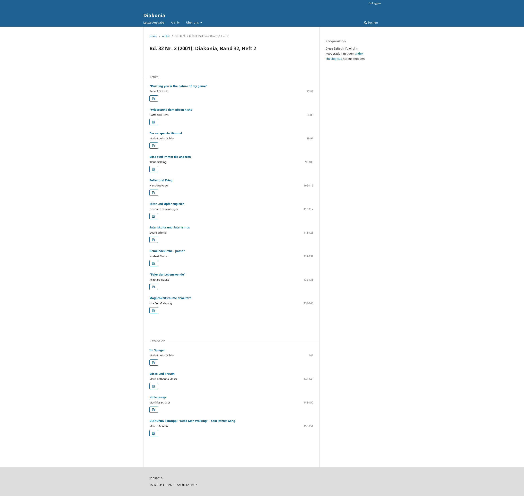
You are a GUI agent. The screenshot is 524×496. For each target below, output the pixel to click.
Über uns (193, 22)
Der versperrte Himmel (165, 133)
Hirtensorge (157, 397)
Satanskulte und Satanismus (169, 227)
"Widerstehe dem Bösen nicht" (171, 110)
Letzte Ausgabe (153, 22)
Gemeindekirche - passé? (167, 251)
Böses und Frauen (162, 374)
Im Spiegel (156, 350)
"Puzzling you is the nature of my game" (178, 86)
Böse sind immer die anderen (170, 157)
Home (153, 36)
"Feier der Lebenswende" (167, 274)
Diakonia (154, 15)
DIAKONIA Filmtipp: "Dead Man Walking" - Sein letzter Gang (192, 421)
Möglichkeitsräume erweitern (170, 298)
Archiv (175, 22)
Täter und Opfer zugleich (166, 204)
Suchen (372, 22)
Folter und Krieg (160, 180)
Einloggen (374, 3)
